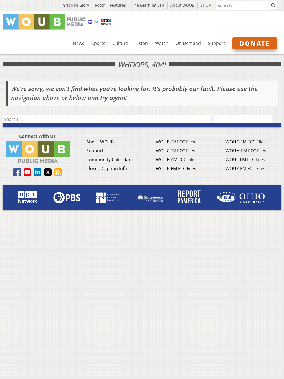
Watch (161, 43)
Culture (120, 43)
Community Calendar (108, 159)
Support (216, 43)
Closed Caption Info (106, 168)
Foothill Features (110, 5)
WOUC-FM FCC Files (245, 142)
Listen (141, 43)
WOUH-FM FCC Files (245, 151)
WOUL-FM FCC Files (245, 159)
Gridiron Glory (76, 5)
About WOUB (182, 5)
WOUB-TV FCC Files (175, 142)
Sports (98, 43)
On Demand (188, 43)
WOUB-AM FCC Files (176, 159)
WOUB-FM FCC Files (176, 168)
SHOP (206, 5)
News (78, 43)
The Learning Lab (148, 5)
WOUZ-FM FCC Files (245, 168)
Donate (255, 43)
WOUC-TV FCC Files (175, 151)
